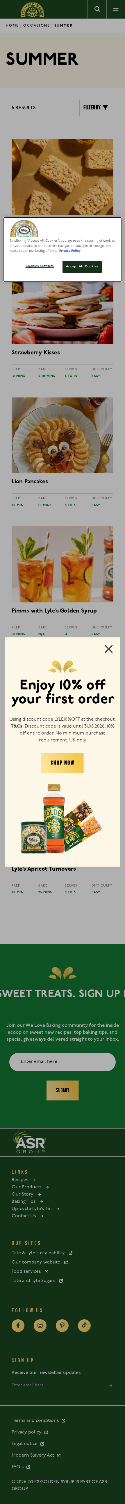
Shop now (62, 762)
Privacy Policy (70, 251)
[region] (62, 249)
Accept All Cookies (82, 266)
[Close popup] (109, 649)
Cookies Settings (40, 266)
